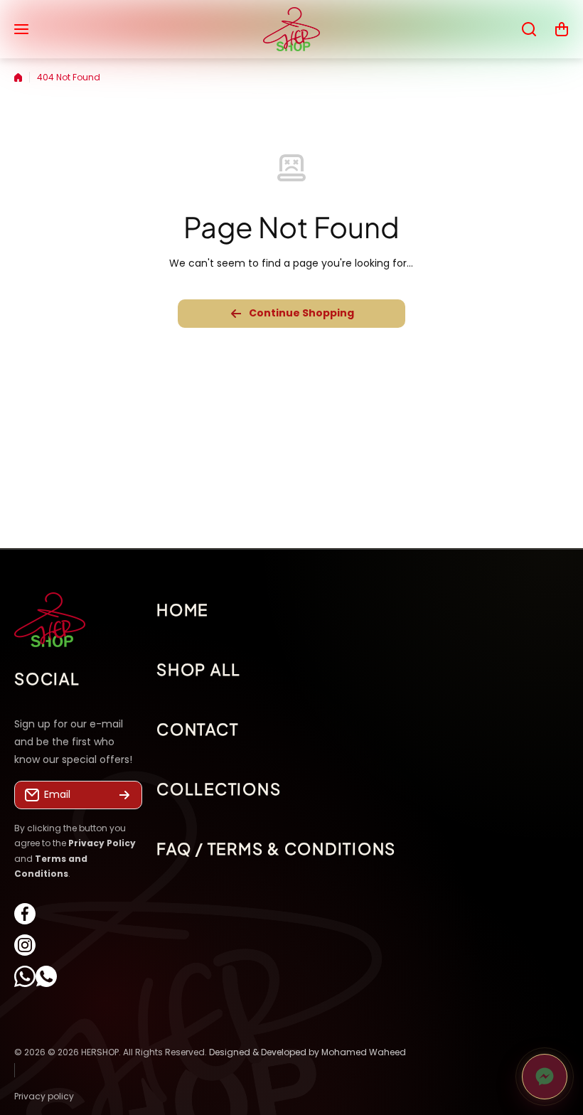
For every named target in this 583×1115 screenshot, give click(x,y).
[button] (562, 29)
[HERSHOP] (291, 29)
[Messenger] (544, 1076)
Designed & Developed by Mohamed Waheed (307, 1052)
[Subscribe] (124, 795)
